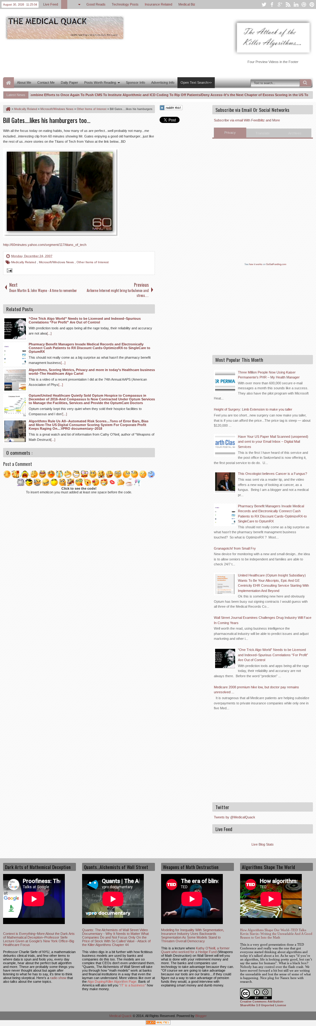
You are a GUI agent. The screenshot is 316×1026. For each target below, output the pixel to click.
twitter (264, 4)
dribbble (304, 4)
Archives (294, 133)
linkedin (296, 4)
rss (288, 4)
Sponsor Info (135, 82)
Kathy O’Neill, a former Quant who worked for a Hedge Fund (195, 950)
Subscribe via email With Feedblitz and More (247, 120)
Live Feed (50, 4)
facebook (272, 4)
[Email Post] (8, 271)
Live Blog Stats (263, 844)
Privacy (230, 132)
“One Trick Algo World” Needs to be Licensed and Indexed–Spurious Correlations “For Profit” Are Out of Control (273, 655)
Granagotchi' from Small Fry (235, 548)
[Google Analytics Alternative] (158, 1023)
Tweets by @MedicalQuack (234, 817)
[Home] (8, 109)
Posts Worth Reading (100, 82)
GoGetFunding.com (276, 264)
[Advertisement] (115, 58)
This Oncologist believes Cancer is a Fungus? (272, 473)
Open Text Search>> (196, 82)
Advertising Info (162, 82)
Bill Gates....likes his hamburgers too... (46, 120)
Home (8, 82)
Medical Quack (121, 1016)
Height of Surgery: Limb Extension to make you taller (253, 409)
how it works (255, 264)
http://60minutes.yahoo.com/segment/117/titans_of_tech (44, 245)
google (280, 4)
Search (305, 83)
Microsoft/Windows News (57, 262)
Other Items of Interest (93, 262)
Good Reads (96, 4)
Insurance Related (158, 4)
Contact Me (46, 82)
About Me (24, 82)
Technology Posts (125, 4)
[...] (49, 333)
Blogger (201, 1016)
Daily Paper (69, 82)
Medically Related (24, 262)
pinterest (312, 4)
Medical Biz (186, 4)
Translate (263, 133)
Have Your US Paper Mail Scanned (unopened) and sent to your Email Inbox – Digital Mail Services (273, 442)
